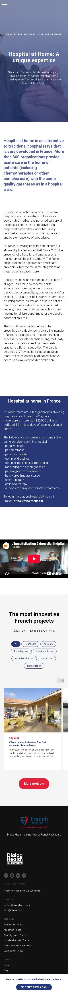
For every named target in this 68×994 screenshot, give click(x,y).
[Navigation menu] (4, 4)
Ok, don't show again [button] (34, 987)
